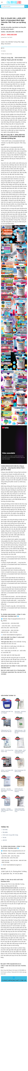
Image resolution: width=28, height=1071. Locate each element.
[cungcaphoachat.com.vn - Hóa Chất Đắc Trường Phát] (14, 2)
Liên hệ (5, 840)
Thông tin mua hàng (6, 53)
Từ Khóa (3, 51)
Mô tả (2, 48)
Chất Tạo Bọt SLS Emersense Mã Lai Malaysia (19, 790)
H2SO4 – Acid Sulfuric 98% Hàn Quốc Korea (7, 771)
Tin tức (4, 837)
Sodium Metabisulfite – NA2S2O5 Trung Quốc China (20, 810)
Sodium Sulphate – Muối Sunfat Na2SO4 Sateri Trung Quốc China (20, 751)
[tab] (14, 48)
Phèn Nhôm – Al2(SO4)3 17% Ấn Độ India (20, 712)
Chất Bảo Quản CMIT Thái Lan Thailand (7, 712)
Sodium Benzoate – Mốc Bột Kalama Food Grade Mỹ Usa (20, 731)
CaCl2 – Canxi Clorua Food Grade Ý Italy (7, 751)
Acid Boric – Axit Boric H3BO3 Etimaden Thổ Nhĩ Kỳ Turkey (7, 810)
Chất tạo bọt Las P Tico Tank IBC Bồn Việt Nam (6, 731)
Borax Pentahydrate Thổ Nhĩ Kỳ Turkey (20, 771)
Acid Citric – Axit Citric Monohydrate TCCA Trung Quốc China (7, 790)
